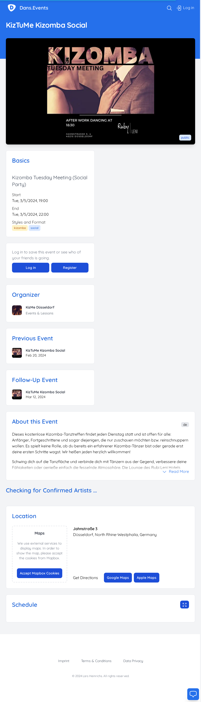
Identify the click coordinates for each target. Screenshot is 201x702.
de (185, 424)
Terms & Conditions (96, 661)
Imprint (63, 661)
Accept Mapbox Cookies (39, 573)
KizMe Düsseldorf (40, 307)
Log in (31, 267)
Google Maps (118, 577)
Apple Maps (146, 577)
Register (70, 267)
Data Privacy (133, 661)
